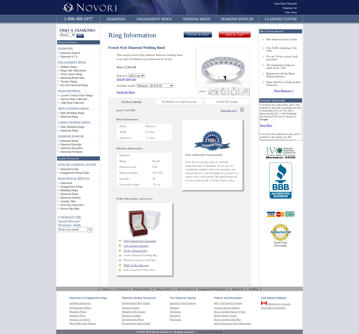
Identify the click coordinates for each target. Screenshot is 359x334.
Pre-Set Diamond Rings (74, 85)
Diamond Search (70, 52)
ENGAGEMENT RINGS (154, 19)
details (77, 224)
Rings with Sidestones (73, 70)
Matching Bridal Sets (72, 77)
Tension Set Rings (79, 320)
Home (106, 289)
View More (266, 125)
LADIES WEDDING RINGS (74, 122)
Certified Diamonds (80, 303)
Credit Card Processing (280, 244)
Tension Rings (68, 81)
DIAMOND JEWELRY (237, 19)
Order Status (291, 12)
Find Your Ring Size (72, 204)
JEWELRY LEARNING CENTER (77, 164)
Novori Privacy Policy (225, 316)
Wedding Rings (69, 190)
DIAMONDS (116, 19)
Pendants (175, 312)
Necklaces (175, 320)
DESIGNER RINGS (69, 91)
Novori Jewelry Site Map (227, 320)
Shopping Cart (290, 8)
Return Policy (164, 289)
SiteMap (253, 289)
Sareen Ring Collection (73, 99)
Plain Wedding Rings (72, 112)
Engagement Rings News (212, 289)
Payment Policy (142, 289)
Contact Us (121, 289)
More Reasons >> (284, 90)
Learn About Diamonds (285, 3)
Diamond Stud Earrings (183, 303)
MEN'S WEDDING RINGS (73, 108)
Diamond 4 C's (69, 56)
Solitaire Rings (68, 66)
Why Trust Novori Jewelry (228, 303)
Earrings (174, 308)
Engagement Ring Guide (74, 172)
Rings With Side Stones (82, 323)
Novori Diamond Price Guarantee (232, 323)
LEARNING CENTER (281, 19)
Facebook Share (126, 92)
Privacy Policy (185, 289)
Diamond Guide (69, 169)
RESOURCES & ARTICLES (74, 178)
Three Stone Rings (71, 74)
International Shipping (273, 308)
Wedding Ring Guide (133, 312)
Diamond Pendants (71, 151)
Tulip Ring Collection (72, 102)
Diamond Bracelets (71, 148)
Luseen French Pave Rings (76, 95)
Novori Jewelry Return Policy (230, 312)
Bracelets (175, 316)
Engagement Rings (71, 186)
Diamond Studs (69, 140)
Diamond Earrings (71, 144)
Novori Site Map (69, 208)
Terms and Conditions (210, 331)
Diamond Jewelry (70, 197)
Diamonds (66, 183)
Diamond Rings (69, 116)
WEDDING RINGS (196, 19)
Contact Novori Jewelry (227, 308)
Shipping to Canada (278, 304)
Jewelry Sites (68, 201)
